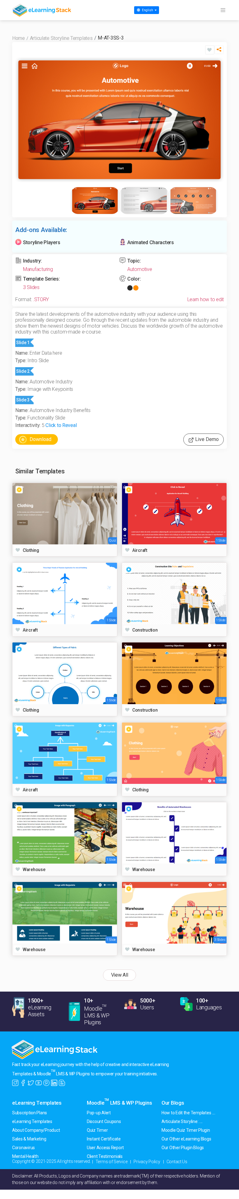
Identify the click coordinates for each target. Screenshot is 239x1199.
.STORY (41, 299)
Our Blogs (173, 1103)
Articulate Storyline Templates (61, 38)
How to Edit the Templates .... (188, 1112)
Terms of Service (112, 1161)
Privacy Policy (147, 1161)
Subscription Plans (29, 1112)
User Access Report (105, 1147)
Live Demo (206, 439)
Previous (24, 119)
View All (119, 975)
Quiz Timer (97, 1130)
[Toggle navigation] (222, 10)
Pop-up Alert (99, 1112)
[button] (219, 51)
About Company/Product (36, 1130)
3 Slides (31, 287)
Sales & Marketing (29, 1138)
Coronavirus (23, 1147)
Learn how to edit (205, 299)
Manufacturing (38, 269)
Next (214, 119)
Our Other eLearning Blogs (186, 1138)
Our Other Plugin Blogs (183, 1147)
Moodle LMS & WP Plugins (119, 1103)
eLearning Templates (37, 1103)
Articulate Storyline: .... (182, 1121)
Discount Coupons (104, 1121)
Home (18, 38)
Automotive (139, 269)
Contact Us (176, 1161)
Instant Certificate (104, 1138)
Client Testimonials (105, 1156)
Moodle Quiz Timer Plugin (186, 1130)
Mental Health (25, 1156)
